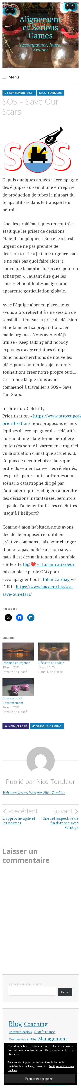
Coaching (36, 1024)
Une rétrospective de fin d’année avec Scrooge (61, 818)
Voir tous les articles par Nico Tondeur (33, 792)
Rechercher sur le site (25, 984)
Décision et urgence (16, 663)
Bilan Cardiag (56, 579)
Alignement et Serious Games (40, 27)
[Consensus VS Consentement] (18, 687)
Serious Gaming (49, 726)
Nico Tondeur (50, 93)
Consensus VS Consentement (12, 700)
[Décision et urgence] (18, 651)
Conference (44, 1031)
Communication (20, 1032)
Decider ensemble (22, 1039)
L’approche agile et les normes (20, 816)
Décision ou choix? (51, 663)
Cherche (65, 992)
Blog (15, 1023)
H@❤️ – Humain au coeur (48, 564)
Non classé (18, 726)
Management (52, 1038)
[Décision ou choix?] (54, 651)
